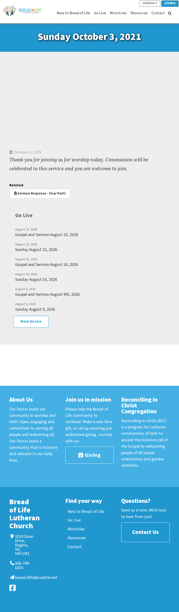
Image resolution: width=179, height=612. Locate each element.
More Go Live (31, 321)
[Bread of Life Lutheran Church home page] (25, 11)
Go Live (74, 520)
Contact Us (145, 532)
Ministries (76, 529)
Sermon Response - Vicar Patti (41, 193)
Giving (170, 3)
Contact (150, 3)
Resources (77, 538)
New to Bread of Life (86, 511)
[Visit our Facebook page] (20, 587)
